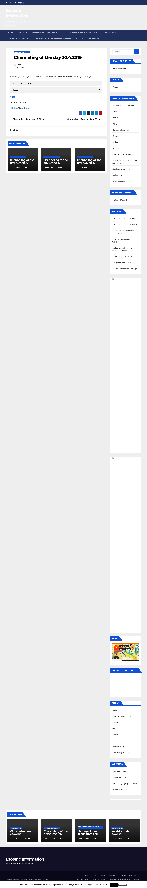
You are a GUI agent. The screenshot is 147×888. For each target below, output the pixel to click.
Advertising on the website (123, 753)
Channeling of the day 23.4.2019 (83, 119)
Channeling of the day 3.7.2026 (55, 161)
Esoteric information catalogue (80, 33)
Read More (122, 885)
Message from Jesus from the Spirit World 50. (88, 833)
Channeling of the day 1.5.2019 (28, 119)
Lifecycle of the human (121, 263)
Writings (93, 38)
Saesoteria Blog (119, 771)
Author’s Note (118, 175)
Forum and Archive (120, 778)
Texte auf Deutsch (18, 38)
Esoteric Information (25, 859)
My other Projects (119, 790)
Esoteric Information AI (45, 33)
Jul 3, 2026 (117, 838)
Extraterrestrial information (123, 106)
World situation (118, 181)
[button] (139, 35)
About (22, 33)
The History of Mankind (122, 257)
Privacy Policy (118, 747)
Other (114, 124)
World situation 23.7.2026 (20, 832)
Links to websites (112, 33)
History (115, 118)
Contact (115, 722)
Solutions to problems (121, 169)
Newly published (119, 68)
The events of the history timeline (52, 38)
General (115, 112)
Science (115, 148)
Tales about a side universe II (124, 225)
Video (12, 97)
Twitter (115, 735)
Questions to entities (120, 130)
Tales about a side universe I (124, 219)
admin (18, 65)
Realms (115, 136)
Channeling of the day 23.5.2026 (89, 161)
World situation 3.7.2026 (121, 832)
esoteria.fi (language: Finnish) (124, 784)
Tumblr (115, 741)
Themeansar (45, 879)
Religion (116, 142)
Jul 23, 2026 (16, 838)
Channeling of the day (21, 52)
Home (11, 33)
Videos (79, 38)
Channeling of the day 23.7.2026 (22, 161)
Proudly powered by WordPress (16, 879)
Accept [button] (114, 885)
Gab (114, 728)
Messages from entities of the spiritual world (88, 827)
